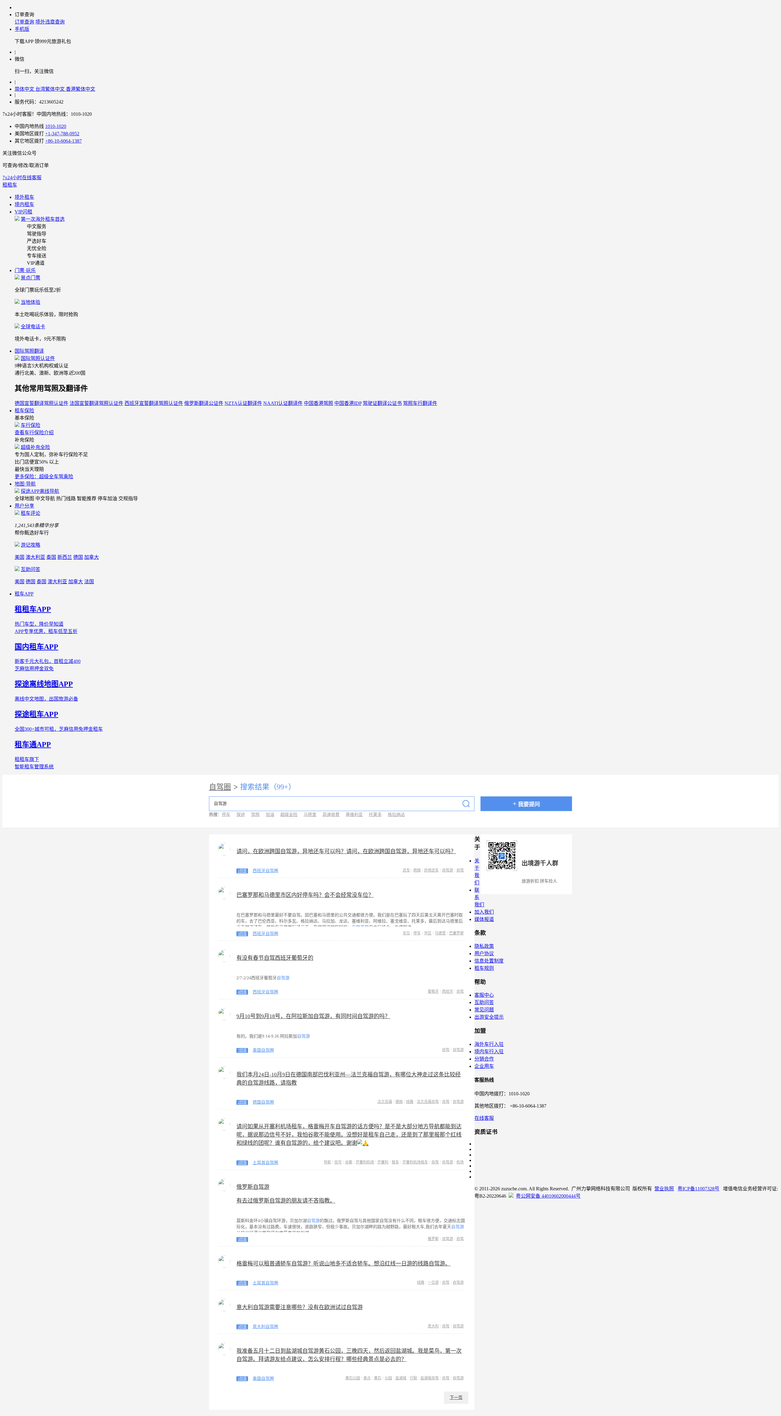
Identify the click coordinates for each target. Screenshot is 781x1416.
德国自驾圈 (263, 1102)
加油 (270, 814)
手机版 (22, 29)
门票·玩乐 (25, 270)
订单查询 (24, 21)
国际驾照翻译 (29, 351)
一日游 (433, 1282)
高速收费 (331, 814)
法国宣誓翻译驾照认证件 (96, 403)
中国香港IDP (348, 403)
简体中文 (25, 89)
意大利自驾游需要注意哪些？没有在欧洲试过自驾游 (299, 1307)
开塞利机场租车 (415, 1162)
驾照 (255, 814)
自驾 (460, 870)
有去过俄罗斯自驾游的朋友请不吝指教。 (285, 1201)
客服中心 (484, 995)
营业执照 (664, 1188)
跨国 (417, 870)
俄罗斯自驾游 (252, 1187)
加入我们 (484, 912)
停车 (226, 814)
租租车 (9, 184)
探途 (240, 814)
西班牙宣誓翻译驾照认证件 (153, 403)
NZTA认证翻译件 (243, 403)
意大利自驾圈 (265, 1326)
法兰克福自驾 (428, 1102)
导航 (327, 1162)
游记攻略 (30, 545)
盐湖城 (400, 1378)
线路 (409, 1102)
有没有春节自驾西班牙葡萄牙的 (274, 958)
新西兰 (64, 557)
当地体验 (30, 302)
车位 (406, 933)
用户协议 (484, 953)
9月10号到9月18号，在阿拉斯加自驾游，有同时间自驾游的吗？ (313, 1016)
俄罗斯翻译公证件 (203, 403)
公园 (388, 1378)
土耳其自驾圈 (265, 1162)
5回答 (242, 934)
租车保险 (24, 410)
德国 (78, 557)
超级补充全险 (35, 447)
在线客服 (484, 1118)
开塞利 (382, 1162)
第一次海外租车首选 (43, 219)
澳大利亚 (35, 557)
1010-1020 (55, 126)
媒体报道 (484, 919)
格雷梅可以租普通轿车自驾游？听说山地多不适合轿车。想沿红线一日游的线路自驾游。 (343, 1264)
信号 (338, 1162)
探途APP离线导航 (40, 491)
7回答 (242, 1050)
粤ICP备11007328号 (698, 1188)
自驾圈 (220, 787)
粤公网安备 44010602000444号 (548, 1196)
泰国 (51, 557)
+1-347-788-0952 (62, 133)
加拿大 (91, 557)
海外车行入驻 (489, 1044)
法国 (89, 581)
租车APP (24, 593)
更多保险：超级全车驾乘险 (44, 476)
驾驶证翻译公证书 (382, 403)
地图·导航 (25, 483)
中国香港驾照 (318, 403)
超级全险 (288, 814)
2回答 (242, 1102)
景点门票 (30, 277)
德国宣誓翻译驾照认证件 (41, 403)
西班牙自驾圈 (265, 870)
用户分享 (24, 505)
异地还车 (431, 870)
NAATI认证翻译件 (283, 403)
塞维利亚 (354, 814)
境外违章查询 (50, 21)
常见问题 (484, 1009)
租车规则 (484, 968)
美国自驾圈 (263, 1050)
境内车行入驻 (489, 1051)
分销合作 (484, 1058)
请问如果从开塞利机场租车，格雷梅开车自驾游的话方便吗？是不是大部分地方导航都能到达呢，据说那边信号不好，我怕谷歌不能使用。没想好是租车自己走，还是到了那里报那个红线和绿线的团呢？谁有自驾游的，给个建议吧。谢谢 (349, 1134)
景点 (367, 1378)
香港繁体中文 (80, 89)
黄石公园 (352, 1378)
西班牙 (447, 991)
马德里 (310, 814)
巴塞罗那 (456, 933)
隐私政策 (484, 946)
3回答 (242, 1239)
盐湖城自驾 (429, 1378)
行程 (413, 1378)
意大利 (433, 1326)
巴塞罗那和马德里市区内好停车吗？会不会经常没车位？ (305, 895)
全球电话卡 (33, 326)
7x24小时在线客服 (21, 177)
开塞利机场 (365, 1162)
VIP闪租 (23, 211)
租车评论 (30, 513)
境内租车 (24, 204)
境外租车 (24, 197)
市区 (427, 933)
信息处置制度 (489, 960)
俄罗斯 (433, 1239)
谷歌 (348, 1162)
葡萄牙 (433, 991)
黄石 (377, 1378)
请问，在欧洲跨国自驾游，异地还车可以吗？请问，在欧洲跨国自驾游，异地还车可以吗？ (346, 851)
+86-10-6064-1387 (63, 141)
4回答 (242, 992)
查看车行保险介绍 (34, 432)
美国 (19, 557)
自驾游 (447, 870)
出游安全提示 (489, 1017)
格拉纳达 (396, 814)
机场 (460, 1162)
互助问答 (30, 569)
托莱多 (375, 814)
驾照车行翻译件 (420, 403)
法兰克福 (384, 1102)
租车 (395, 1162)
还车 (406, 870)
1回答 (242, 871)
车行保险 (30, 425)
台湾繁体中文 (50, 89)
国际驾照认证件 (38, 358)
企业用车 (484, 1066)
